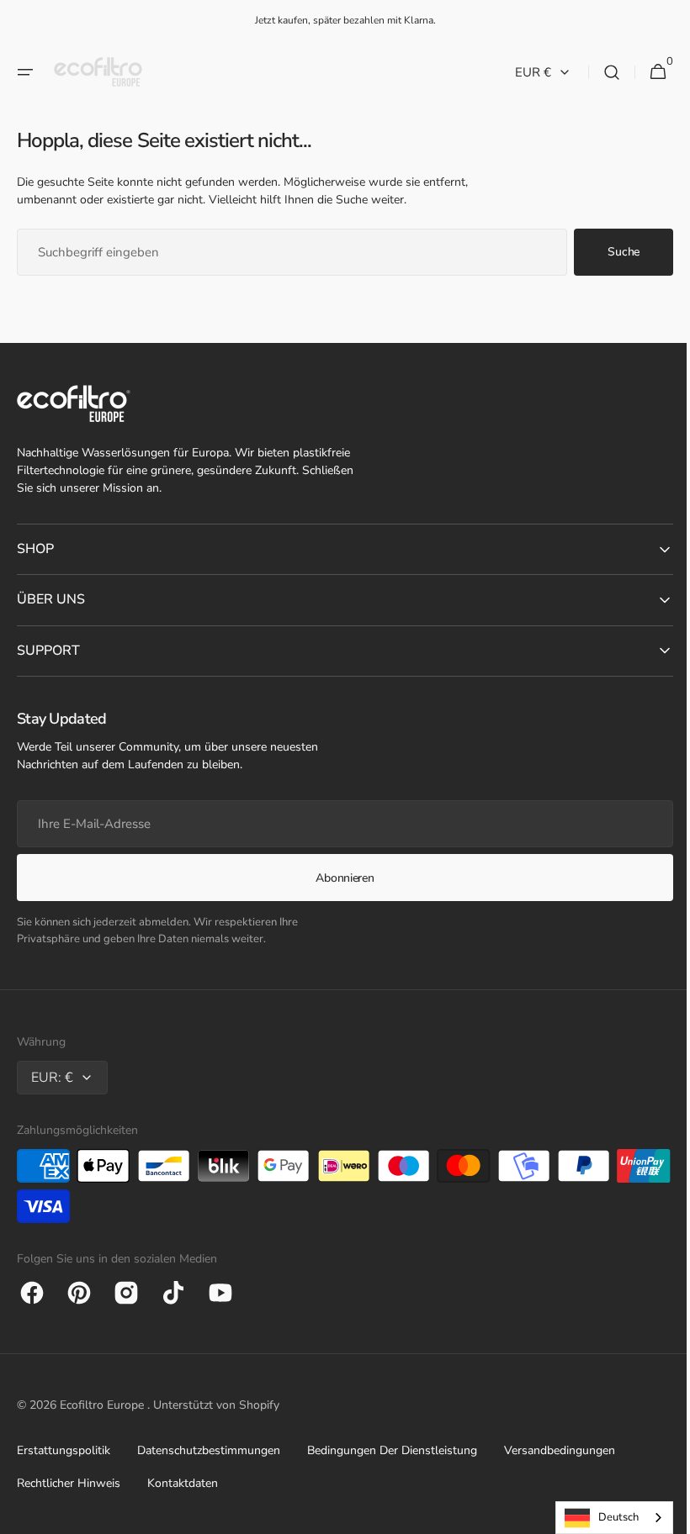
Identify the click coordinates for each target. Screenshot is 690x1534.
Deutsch (606, 1517)
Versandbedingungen (559, 1450)
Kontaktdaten (182, 1483)
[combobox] (286, 252)
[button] (25, 72)
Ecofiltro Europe (103, 1405)
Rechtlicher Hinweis (68, 1483)
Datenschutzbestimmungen (208, 1450)
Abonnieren (339, 878)
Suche (611, 252)
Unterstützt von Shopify (216, 1405)
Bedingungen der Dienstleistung (392, 1450)
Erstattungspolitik (63, 1450)
